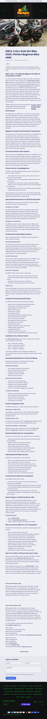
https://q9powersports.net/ (20, 520)
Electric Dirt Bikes (29, 688)
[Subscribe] (19, 704)
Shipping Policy (38, 691)
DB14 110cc (29, 421)
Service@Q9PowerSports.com (13, 625)
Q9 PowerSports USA (10, 714)
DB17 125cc (36, 428)
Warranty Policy (30, 691)
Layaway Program (8, 691)
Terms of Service (22, 694)
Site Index (29, 694)
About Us (22, 697)
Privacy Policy (14, 694)
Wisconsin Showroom (38, 694)
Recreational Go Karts (19, 688)
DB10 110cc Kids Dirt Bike (24, 558)
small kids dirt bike (25, 86)
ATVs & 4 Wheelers (22, 686)
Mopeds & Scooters (38, 686)
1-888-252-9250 (15, 644)
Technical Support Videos (19, 691)
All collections (13, 686)
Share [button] (8, 63)
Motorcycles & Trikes (8, 688)
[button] (2, 10)
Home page (6, 686)
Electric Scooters (39, 688)
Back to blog (24, 651)
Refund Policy (6, 694)
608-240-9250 (15, 518)
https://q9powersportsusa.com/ (33, 635)
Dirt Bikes (30, 686)
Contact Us (28, 697)
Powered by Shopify (18, 714)
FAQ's (17, 697)
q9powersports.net (27, 646)
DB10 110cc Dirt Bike (13, 339)
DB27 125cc (15, 430)
